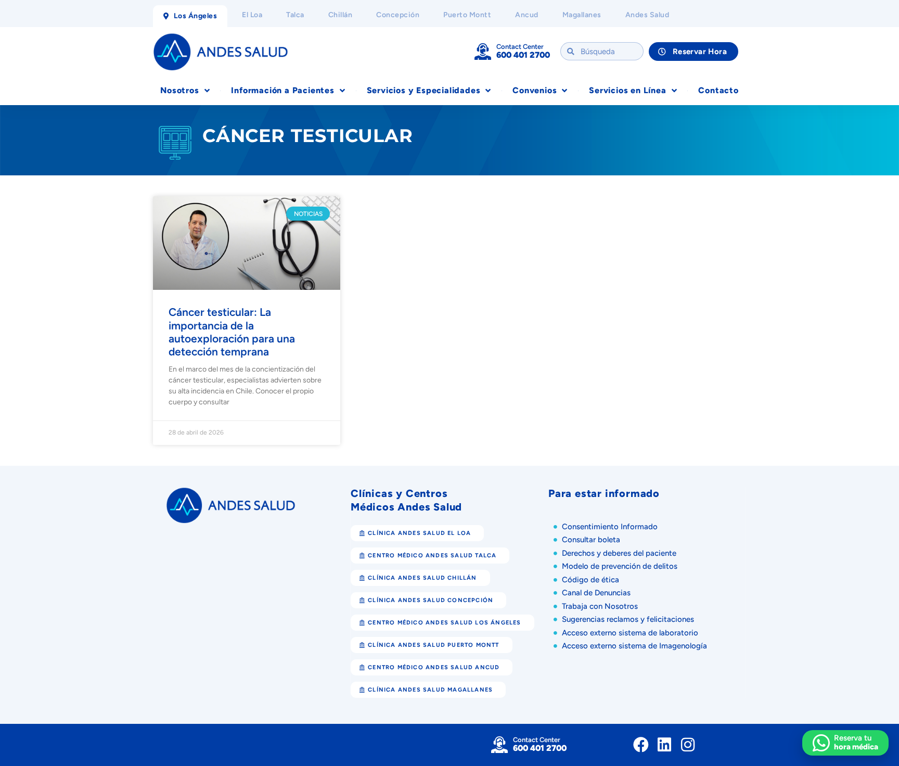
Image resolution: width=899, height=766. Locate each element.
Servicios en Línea (627, 90)
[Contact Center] (482, 51)
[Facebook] (641, 744)
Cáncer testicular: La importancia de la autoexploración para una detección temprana (232, 331)
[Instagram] (687, 744)
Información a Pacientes (282, 90)
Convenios (534, 90)
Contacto (718, 90)
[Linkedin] (664, 744)
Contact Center (520, 46)
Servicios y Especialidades (424, 90)
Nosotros (179, 90)
